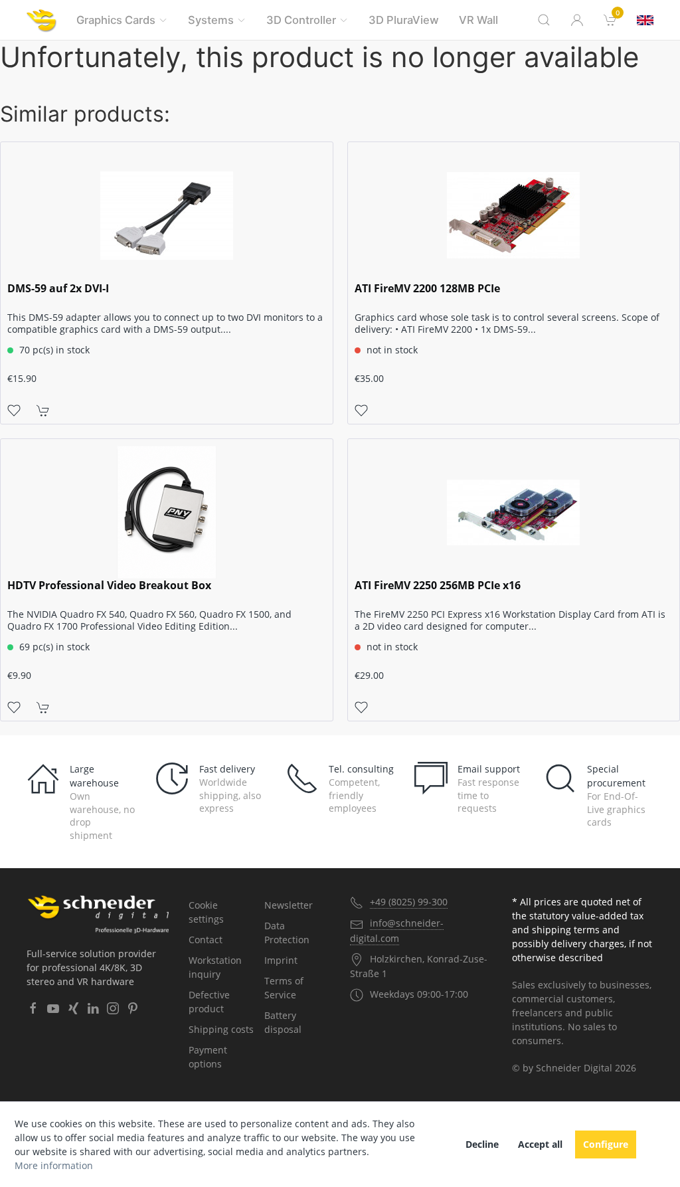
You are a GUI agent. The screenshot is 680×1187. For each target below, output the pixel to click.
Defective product (209, 1001)
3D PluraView (404, 20)
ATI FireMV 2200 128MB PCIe (427, 289)
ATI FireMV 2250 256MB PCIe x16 (438, 586)
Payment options (208, 1057)
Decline (482, 1144)
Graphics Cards (115, 20)
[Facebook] (33, 1008)
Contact (205, 939)
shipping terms (566, 929)
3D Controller (301, 20)
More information (54, 1165)
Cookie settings (206, 912)
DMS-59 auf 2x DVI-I (58, 289)
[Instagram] (113, 1008)
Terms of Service (283, 987)
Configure (605, 1144)
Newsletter (288, 905)
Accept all (540, 1144)
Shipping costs (221, 1029)
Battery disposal (282, 1022)
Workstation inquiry (215, 967)
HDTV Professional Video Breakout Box (109, 586)
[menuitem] (610, 20)
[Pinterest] (132, 1008)
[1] (645, 20)
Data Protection (286, 932)
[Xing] (73, 1008)
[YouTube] (53, 1008)
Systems (211, 20)
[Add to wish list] (14, 409)
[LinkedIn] (93, 1008)
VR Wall (478, 20)
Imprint (281, 960)
